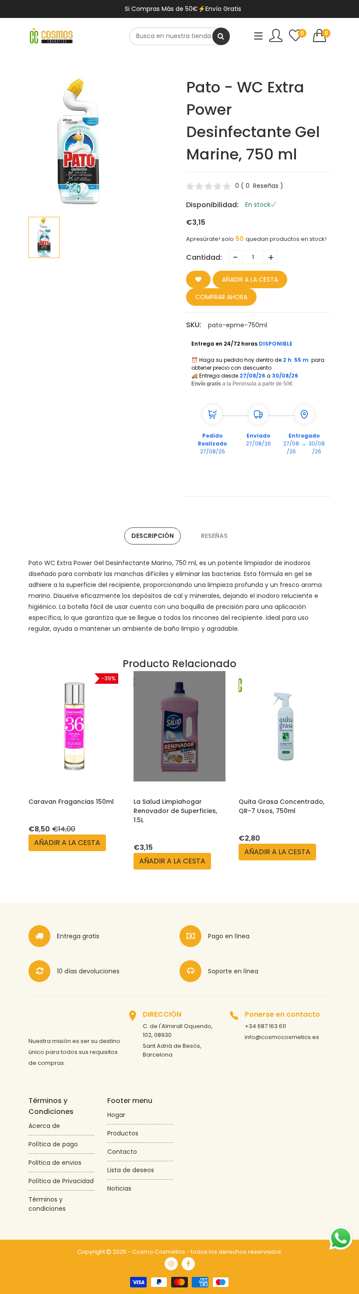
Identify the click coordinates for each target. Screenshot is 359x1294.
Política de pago (53, 1144)
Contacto (122, 1151)
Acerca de (44, 1125)
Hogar (116, 1114)
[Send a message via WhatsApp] (341, 1238)
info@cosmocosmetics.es (282, 1037)
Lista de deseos (130, 1170)
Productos (122, 1133)
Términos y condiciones (47, 1204)
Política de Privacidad (61, 1181)
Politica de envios (54, 1162)
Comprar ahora (221, 297)
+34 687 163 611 (265, 1026)
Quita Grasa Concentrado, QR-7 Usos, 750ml (281, 806)
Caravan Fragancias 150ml (71, 801)
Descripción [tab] (152, 535)
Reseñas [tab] (214, 535)
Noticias (119, 1188)
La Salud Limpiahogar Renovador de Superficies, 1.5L (175, 810)
